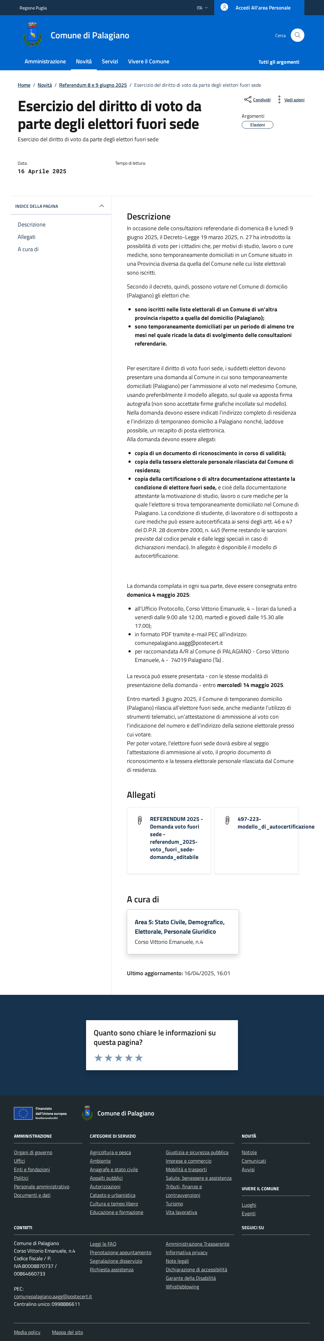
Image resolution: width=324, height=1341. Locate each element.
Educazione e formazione (116, 1212)
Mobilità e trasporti (186, 1169)
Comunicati (254, 1161)
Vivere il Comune (148, 61)
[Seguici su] (249, 1243)
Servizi (110, 61)
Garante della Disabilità (191, 1278)
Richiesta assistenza (112, 1269)
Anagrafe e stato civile (114, 1169)
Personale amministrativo (41, 1186)
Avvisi (248, 1169)
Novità (84, 61)
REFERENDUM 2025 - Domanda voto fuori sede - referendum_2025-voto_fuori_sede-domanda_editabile (176, 838)
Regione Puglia (33, 7)
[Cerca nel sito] (297, 35)
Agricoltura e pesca (110, 1152)
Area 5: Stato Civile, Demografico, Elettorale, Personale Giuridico (180, 926)
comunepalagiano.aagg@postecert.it (53, 1296)
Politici (21, 1178)
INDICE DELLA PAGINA (36, 206)
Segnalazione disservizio (116, 1261)
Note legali (177, 1261)
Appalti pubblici (106, 1178)
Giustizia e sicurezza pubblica (197, 1152)
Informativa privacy (187, 1252)
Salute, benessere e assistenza (199, 1178)
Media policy (27, 1332)
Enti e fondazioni (32, 1169)
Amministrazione (45, 61)
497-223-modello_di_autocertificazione (276, 823)
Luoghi (249, 1205)
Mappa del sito (67, 1332)
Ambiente (100, 1161)
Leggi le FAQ (103, 1244)
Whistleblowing (182, 1286)
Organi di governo (33, 1152)
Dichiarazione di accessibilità (196, 1269)
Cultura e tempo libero (114, 1203)
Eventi (249, 1213)
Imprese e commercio (188, 1161)
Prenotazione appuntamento (120, 1252)
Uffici (19, 1161)
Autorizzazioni (105, 1186)
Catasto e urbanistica (112, 1195)
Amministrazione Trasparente (197, 1244)
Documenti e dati (32, 1195)
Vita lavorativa (181, 1212)
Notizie (249, 1152)
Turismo (174, 1203)
